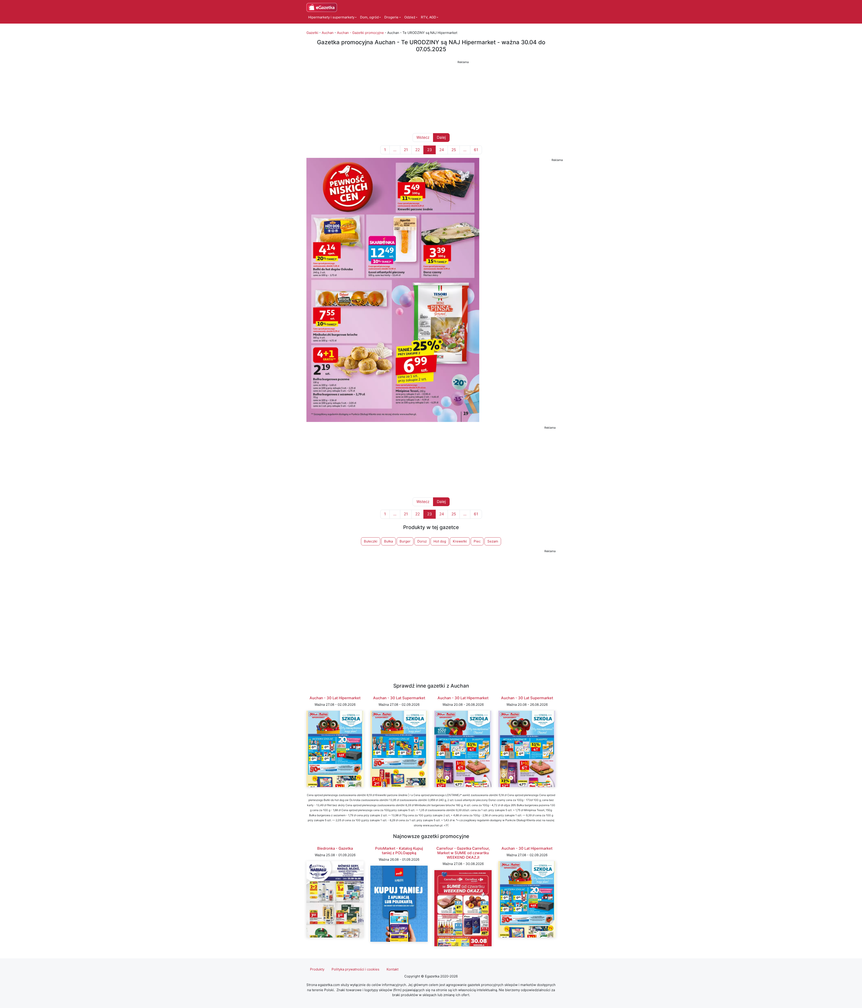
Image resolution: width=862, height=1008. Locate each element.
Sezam (492, 541)
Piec (477, 541)
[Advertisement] (431, 96)
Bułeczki (370, 541)
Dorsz (422, 541)
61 (476, 150)
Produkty (317, 969)
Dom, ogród (369, 17)
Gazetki (312, 33)
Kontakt (392, 969)
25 (453, 150)
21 (406, 150)
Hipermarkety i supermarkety (331, 17)
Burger (405, 541)
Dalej (441, 137)
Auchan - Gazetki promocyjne (360, 33)
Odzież (409, 17)
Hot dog (439, 541)
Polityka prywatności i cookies (355, 969)
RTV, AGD (428, 17)
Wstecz (422, 137)
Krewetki (460, 541)
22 (417, 150)
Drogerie (391, 17)
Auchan (328, 33)
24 (441, 150)
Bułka (388, 541)
